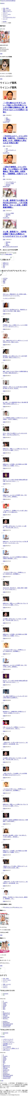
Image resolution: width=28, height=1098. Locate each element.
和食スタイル (6, 1014)
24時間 (4, 279)
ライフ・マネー (7, 14)
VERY (4, 1003)
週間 (4, 281)
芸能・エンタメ (7, 9)
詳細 (1, 53)
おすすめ (5, 278)
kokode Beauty (6, 1022)
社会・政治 (6, 8)
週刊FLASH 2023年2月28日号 (10, 246)
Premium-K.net (6, 1013)
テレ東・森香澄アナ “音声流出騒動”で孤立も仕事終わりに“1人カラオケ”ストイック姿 (15, 234)
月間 (4, 282)
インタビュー (8, 11)
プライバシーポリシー (8, 1042)
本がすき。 (6, 1018)
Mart (4, 1007)
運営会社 (5, 1045)
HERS (4, 1006)
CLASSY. (5, 1002)
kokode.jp (5, 1021)
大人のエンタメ (11, 17)
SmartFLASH (6, 122)
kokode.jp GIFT (6, 1026)
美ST (4, 1009)
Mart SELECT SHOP (8, 1023)
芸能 (4, 11)
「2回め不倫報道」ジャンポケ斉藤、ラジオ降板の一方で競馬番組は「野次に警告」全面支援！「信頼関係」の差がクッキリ (15, 171)
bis (3, 1011)
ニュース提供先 (7, 1046)
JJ (3, 1001)
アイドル (5, 17)
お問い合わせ (6, 1050)
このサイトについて (8, 1039)
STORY (5, 1005)
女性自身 (5, 1015)
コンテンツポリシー (8, 1040)
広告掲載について (7, 1043)
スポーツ (5, 12)
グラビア (5, 15)
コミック (5, 19)
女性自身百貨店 (7, 1025)
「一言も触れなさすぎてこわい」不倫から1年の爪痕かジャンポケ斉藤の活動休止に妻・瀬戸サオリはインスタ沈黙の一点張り (15, 107)
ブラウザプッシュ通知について (11, 1048)
